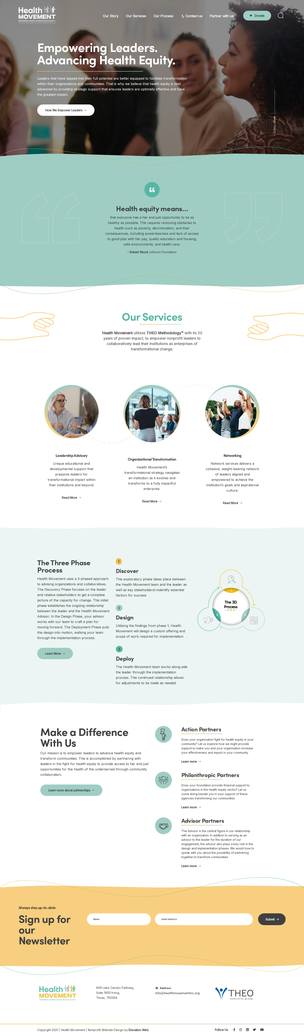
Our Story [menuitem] (110, 16)
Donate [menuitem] (260, 15)
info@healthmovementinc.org (177, 990)
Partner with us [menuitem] (222, 16)
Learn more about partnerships (69, 790)
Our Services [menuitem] (136, 16)
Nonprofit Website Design (105, 1030)
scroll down (274, 124)
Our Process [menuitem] (163, 16)
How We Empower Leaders (64, 110)
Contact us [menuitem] (194, 16)
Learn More (53, 653)
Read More (69, 497)
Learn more (189, 761)
